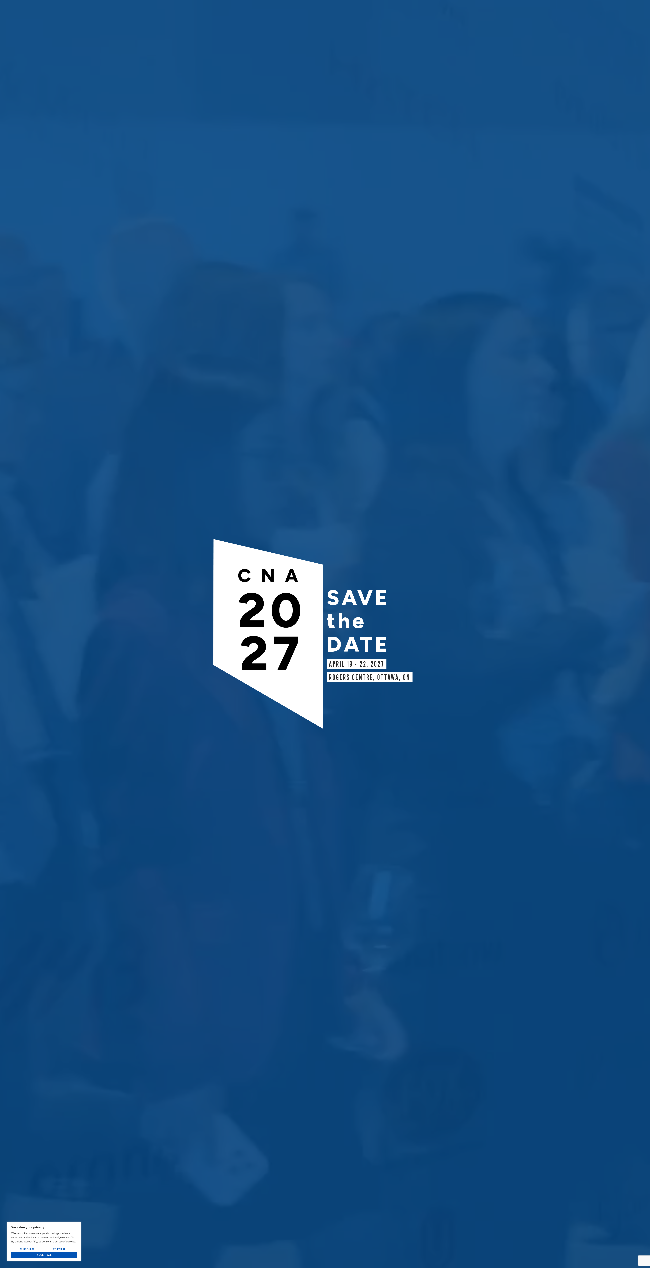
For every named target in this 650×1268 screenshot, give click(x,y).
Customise (27, 1249)
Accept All (44, 1254)
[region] (44, 1241)
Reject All (60, 1249)
